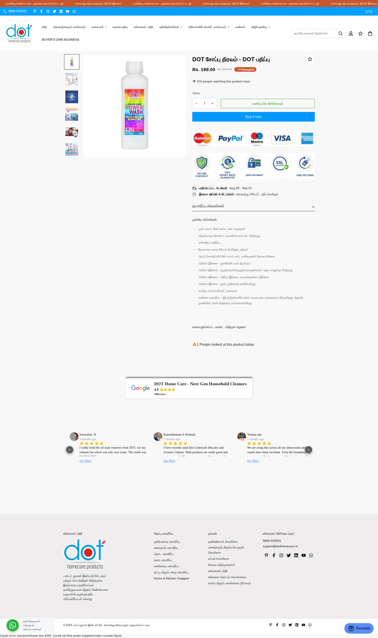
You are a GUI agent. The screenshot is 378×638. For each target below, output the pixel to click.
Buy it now (253, 117)
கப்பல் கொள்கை (218, 558)
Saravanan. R (85, 434)
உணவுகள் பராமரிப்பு (166, 547)
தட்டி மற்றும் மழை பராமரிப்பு (171, 572)
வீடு (44, 27)
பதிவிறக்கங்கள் (169, 27)
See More (83, 460)
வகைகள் (97, 27)
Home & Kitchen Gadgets (171, 578)
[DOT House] (19, 33)
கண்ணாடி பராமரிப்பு (166, 566)
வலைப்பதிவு (120, 27)
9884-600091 (272, 540)
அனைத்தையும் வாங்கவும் (69, 27)
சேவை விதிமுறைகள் (221, 565)
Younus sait (251, 434)
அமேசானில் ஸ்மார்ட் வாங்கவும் (207, 27)
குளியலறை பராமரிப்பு (167, 541)
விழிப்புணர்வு (259, 27)
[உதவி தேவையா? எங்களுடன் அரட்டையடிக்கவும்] (13, 625)
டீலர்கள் (240, 27)
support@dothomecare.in (280, 546)
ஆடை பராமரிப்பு (163, 554)
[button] (369, 33)
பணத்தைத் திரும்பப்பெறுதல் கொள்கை (226, 550)
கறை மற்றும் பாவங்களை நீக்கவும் (229, 583)
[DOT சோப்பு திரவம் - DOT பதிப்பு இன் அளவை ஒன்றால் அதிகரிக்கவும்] (212, 103)
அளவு (196, 93)
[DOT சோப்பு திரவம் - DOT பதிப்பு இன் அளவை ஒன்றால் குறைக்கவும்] (196, 103)
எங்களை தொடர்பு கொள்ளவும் (227, 577)
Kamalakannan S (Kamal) (176, 434)
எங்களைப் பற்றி (143, 27)
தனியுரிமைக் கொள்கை (223, 541)
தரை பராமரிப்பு (163, 560)
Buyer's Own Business (60, 39)
